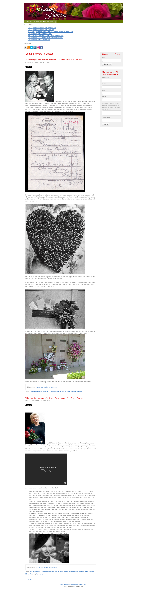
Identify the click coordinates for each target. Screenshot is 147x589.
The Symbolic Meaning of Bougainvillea (42, 28)
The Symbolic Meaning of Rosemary (41, 30)
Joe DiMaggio (54, 391)
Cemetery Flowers (36, 391)
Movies (60, 571)
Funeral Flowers (76, 391)
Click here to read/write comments (46, 387)
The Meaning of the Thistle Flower (40, 34)
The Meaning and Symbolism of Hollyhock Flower (45, 38)
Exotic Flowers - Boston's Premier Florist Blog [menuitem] (40, 21)
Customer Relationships (49, 571)
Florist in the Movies (71, 571)
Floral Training (30, 574)
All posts (28, 580)
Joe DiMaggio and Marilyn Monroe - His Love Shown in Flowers (50, 32)
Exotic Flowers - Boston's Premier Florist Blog (73, 584)
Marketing (39, 574)
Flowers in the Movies (86, 571)
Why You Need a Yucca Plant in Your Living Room (46, 36)
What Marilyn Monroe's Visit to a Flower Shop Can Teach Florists (54, 398)
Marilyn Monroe (65, 391)
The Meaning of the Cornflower (39, 40)
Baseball (45, 391)
